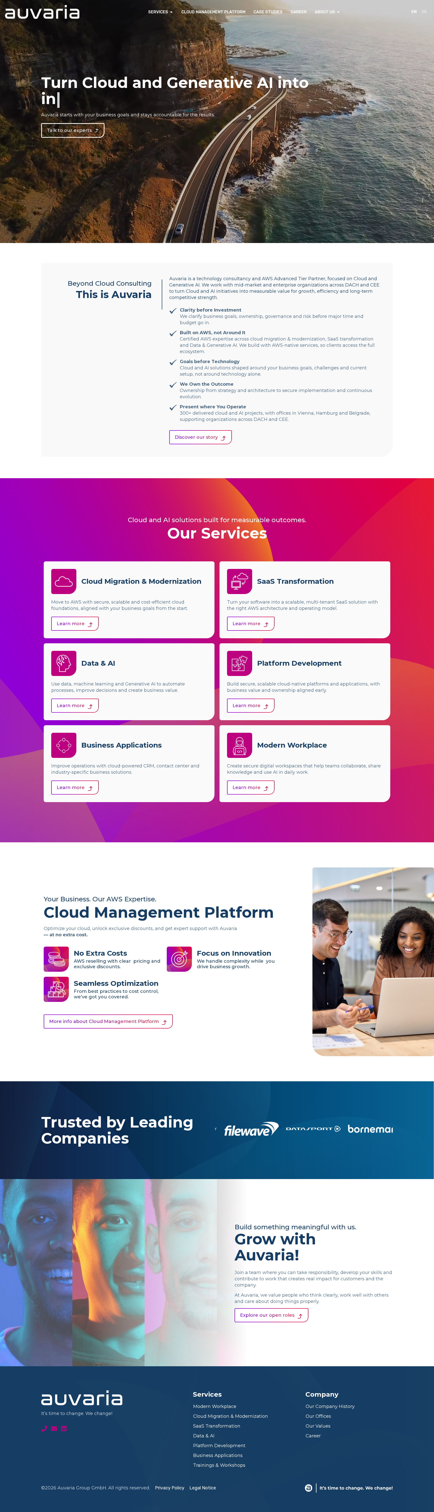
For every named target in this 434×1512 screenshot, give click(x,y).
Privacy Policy (169, 1488)
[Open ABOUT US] (338, 12)
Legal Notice (202, 1488)
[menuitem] (414, 12)
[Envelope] (54, 1429)
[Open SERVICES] (171, 12)
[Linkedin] (64, 1429)
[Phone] (44, 1429)
